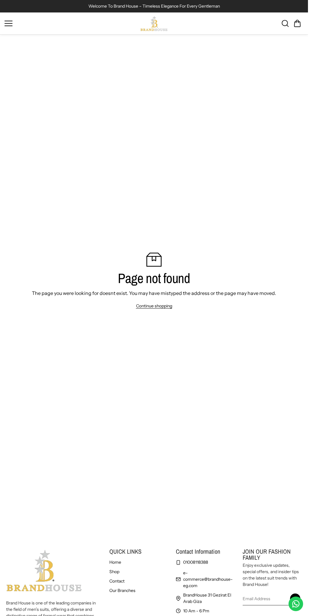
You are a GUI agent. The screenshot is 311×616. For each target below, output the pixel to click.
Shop (114, 571)
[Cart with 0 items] (297, 23)
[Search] (285, 23)
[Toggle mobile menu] (71, 23)
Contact (117, 581)
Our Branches (122, 590)
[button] (297, 23)
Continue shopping (154, 306)
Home (115, 562)
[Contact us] (296, 604)
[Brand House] (154, 23)
